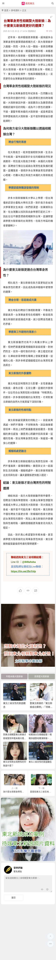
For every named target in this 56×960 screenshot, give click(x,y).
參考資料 (15, 10)
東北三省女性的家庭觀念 (40, 762)
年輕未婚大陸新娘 (14, 676)
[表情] (47, 889)
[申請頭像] (49, 869)
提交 (13, 897)
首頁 (6, 10)
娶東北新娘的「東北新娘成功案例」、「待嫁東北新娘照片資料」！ (41, 707)
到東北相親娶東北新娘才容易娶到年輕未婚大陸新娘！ (14, 738)
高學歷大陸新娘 (41, 676)
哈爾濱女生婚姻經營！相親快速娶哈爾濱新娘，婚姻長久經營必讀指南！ (40, 738)
